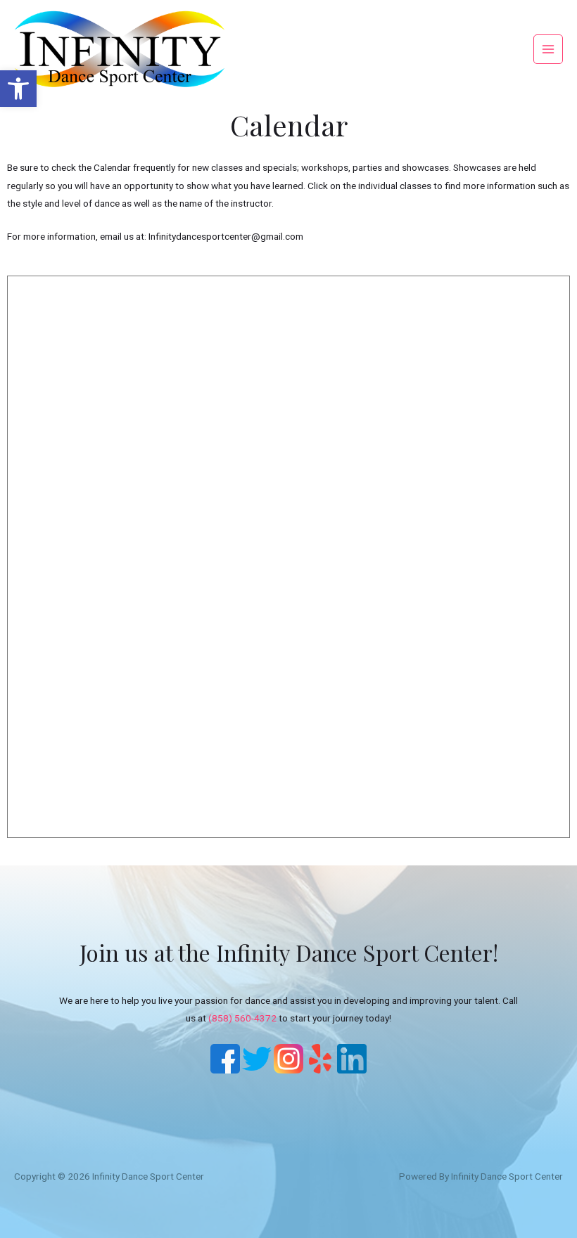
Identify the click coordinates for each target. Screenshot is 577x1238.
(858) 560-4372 (242, 1018)
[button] (18, 88)
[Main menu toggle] (548, 49)
